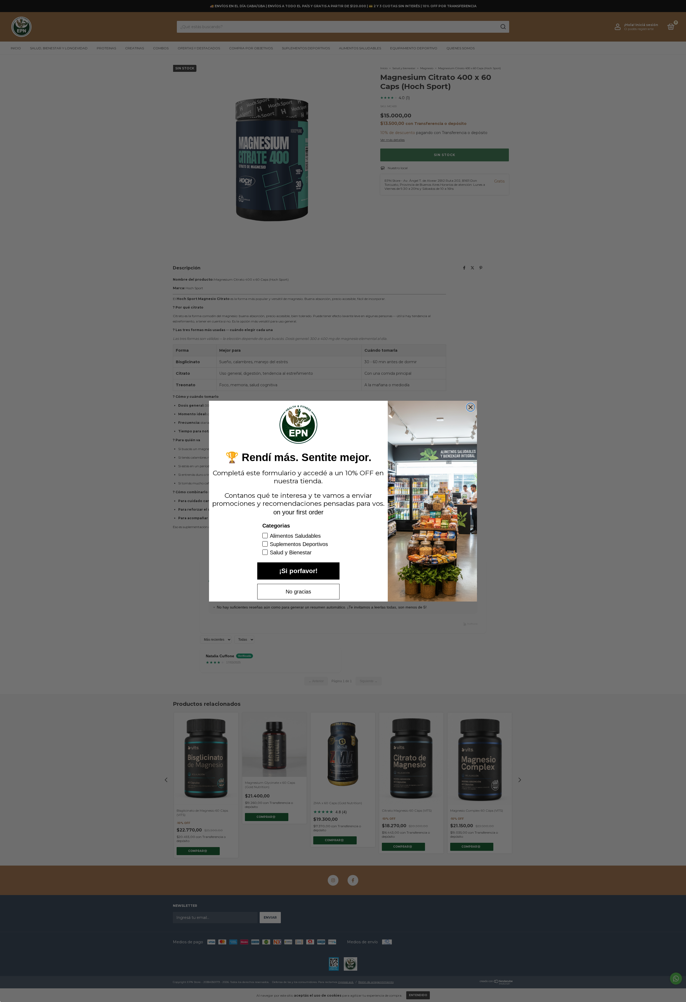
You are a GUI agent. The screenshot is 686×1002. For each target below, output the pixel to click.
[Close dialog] (470, 407)
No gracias (298, 592)
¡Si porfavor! (298, 570)
